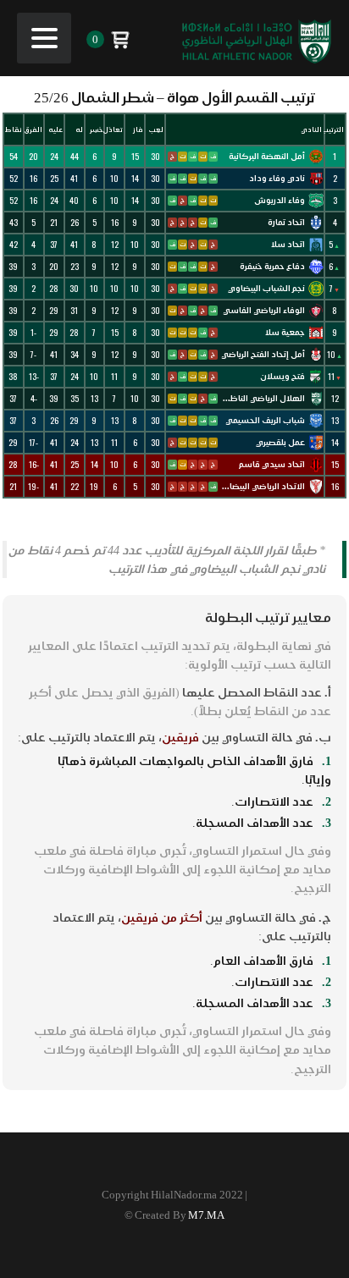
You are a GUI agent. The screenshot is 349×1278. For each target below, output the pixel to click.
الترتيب (334, 129)
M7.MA (206, 1215)
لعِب (155, 129)
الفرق (33, 129)
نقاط (13, 129)
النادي (312, 129)
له (79, 129)
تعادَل (114, 129)
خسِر (96, 129)
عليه (55, 129)
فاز (138, 129)
